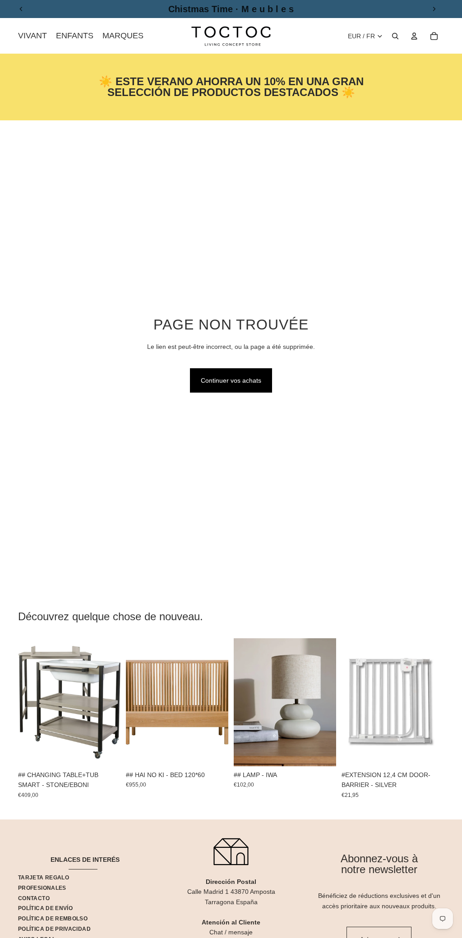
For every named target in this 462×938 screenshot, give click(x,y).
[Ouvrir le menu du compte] (414, 36)
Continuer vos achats (231, 380)
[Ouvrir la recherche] (395, 36)
